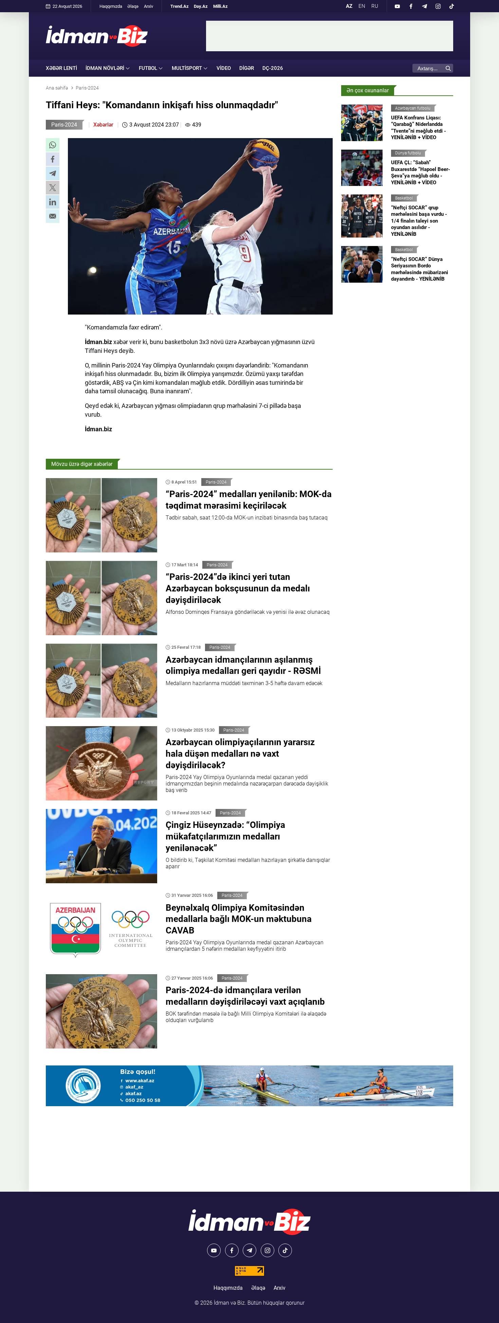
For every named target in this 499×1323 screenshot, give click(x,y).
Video (224, 68)
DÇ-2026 (272, 68)
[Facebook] (411, 6)
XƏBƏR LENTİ (61, 68)
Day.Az (201, 6)
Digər (246, 68)
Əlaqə (132, 6)
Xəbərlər (103, 124)
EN (361, 6)
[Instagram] (438, 6)
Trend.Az (179, 6)
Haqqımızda (110, 6)
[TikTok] (451, 6)
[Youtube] (397, 6)
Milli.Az (220, 6)
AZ (349, 6)
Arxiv (148, 6)
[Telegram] (424, 6)
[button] (52, 144)
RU (374, 6)
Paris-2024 (64, 124)
